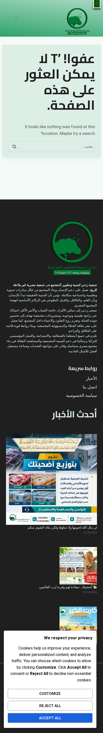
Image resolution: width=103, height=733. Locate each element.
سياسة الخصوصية (81, 395)
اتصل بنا (90, 387)
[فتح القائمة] (16, 18)
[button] (96, 4)
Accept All (50, 718)
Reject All (50, 706)
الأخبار (91, 378)
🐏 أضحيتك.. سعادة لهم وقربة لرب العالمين (68, 587)
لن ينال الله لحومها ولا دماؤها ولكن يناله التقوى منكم (62, 527)
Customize (50, 693)
